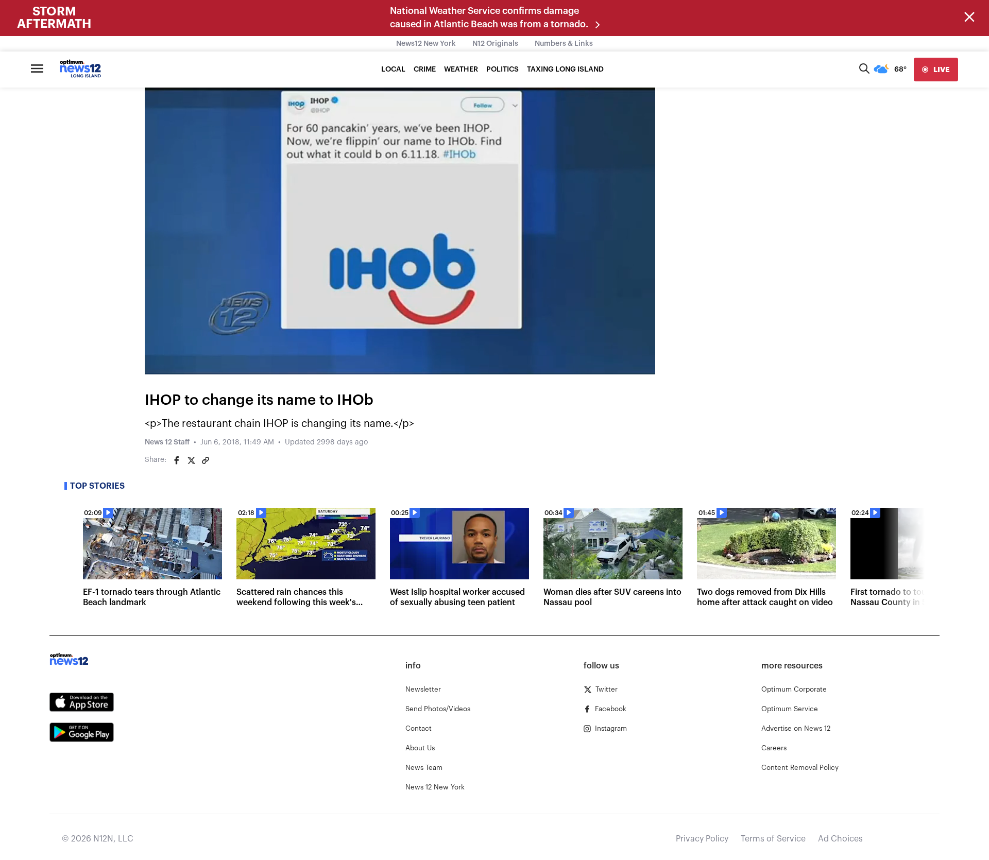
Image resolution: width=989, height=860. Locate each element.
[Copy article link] (205, 460)
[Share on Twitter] (191, 460)
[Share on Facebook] (177, 460)
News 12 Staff (167, 442)
